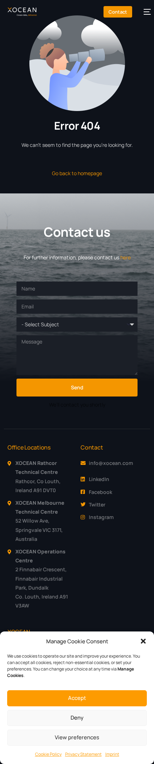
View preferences (77, 737)
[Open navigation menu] (143, 12)
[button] (143, 641)
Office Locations (29, 447)
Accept (77, 698)
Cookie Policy (48, 754)
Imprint (112, 754)
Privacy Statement (83, 754)
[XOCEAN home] (22, 12)
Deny (77, 717)
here (125, 257)
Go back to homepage (77, 173)
